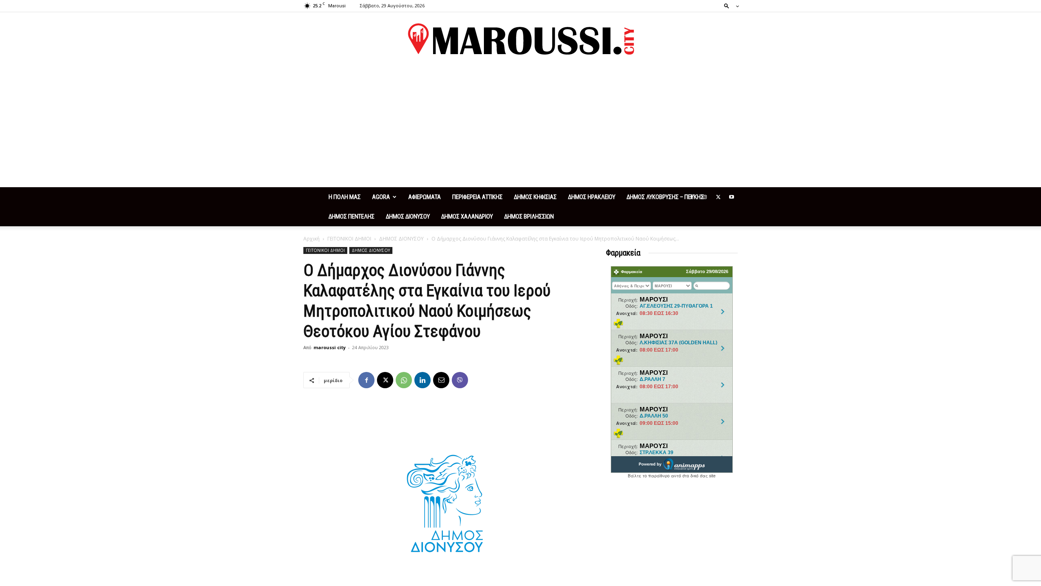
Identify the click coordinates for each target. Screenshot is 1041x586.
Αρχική (311, 238)
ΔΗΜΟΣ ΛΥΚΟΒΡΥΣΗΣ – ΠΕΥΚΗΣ (665, 197)
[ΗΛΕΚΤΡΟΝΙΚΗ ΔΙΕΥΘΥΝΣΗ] (441, 380)
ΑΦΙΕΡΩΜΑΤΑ (424, 197)
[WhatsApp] (404, 380)
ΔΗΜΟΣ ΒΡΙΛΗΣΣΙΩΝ (529, 216)
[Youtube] (731, 197)
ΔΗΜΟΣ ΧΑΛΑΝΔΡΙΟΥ (467, 216)
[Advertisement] (520, 126)
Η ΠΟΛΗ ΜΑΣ (345, 197)
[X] (718, 197)
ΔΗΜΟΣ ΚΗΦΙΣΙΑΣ (535, 197)
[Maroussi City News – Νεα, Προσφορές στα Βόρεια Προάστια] (520, 39)
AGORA (381, 197)
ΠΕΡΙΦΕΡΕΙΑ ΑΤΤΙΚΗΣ (477, 197)
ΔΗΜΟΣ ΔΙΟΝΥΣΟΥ (408, 216)
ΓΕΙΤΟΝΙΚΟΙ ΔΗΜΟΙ (349, 238)
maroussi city (330, 347)
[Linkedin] (422, 380)
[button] (729, 5)
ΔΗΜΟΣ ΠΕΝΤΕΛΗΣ (352, 216)
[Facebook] (691, 197)
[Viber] (460, 380)
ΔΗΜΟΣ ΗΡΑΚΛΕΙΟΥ (591, 197)
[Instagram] (705, 197)
